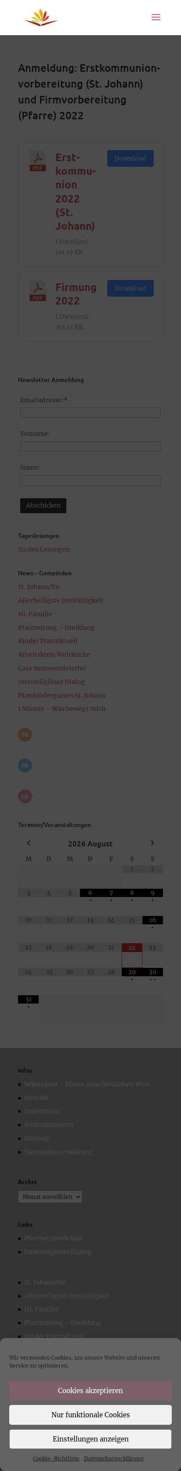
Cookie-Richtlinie (56, 1458)
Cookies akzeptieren (90, 1390)
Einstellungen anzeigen (91, 1439)
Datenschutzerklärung (114, 1458)
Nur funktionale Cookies (90, 1415)
